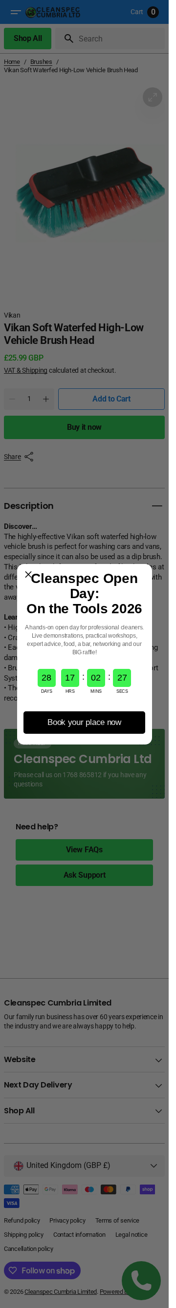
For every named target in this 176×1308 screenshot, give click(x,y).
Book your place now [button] (84, 722)
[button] (28, 575)
